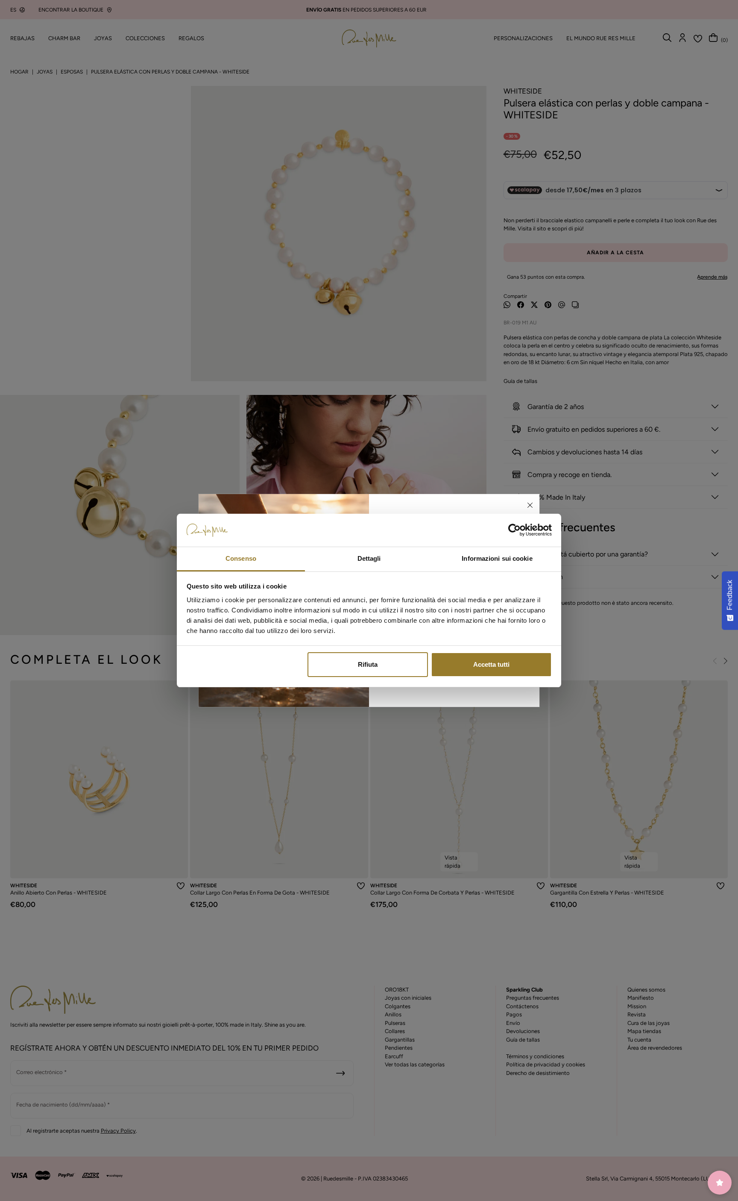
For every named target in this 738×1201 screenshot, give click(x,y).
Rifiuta (368, 664)
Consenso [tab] (241, 558)
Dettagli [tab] (369, 558)
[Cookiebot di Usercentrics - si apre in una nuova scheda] (514, 530)
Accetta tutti (491, 664)
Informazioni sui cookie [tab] (497, 558)
